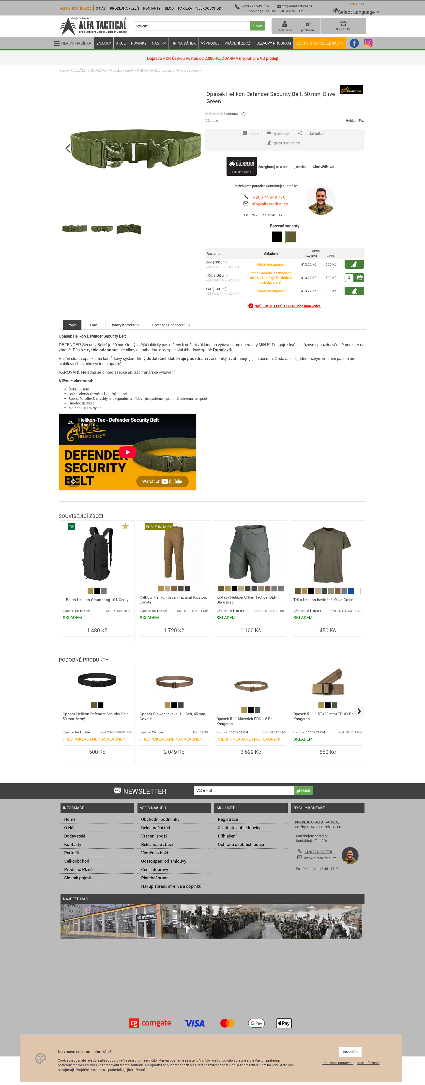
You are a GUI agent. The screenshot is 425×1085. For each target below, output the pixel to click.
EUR (360, 4)
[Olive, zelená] (221, 590)
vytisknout (281, 133)
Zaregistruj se (268, 166)
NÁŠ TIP (159, 43)
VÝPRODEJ (210, 43)
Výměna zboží (154, 852)
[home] (93, 35)
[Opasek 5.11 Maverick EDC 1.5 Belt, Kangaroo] (251, 704)
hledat (257, 26)
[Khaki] (168, 590)
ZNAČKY (103, 43)
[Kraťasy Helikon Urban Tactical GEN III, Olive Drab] (251, 583)
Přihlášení (227, 836)
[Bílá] (358, 592)
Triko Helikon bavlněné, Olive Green (323, 599)
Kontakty (72, 844)
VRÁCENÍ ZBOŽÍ (238, 43)
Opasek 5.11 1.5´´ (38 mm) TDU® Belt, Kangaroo (324, 716)
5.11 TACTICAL (239, 732)
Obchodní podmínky (160, 819)
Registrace (228, 819)
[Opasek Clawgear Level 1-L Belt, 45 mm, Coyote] (174, 695)
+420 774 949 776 (268, 197)
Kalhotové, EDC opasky (154, 70)
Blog (169, 8)
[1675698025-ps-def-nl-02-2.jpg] (101, 240)
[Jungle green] (254, 590)
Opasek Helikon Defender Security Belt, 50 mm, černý (96, 716)
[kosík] (343, 25)
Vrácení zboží (154, 836)
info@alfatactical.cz (269, 204)
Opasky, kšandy (122, 70)
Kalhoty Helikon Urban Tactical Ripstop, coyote (173, 599)
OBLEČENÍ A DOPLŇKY (89, 70)
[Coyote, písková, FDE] (91, 592)
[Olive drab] (274, 590)
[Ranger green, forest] (257, 711)
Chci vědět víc (323, 166)
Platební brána (154, 878)
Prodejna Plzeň (78, 869)
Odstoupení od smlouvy (163, 861)
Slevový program (274, 43)
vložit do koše (362, 278)
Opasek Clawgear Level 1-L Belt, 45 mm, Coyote (173, 716)
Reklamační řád (155, 827)
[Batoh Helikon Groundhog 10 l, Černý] (97, 583)
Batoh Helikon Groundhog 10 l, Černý (97, 599)
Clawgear (158, 732)
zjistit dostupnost (357, 264)
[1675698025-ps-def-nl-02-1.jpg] (74, 240)
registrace (285, 30)
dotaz (253, 133)
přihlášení (308, 30)
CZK (352, 4)
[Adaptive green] (261, 590)
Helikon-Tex (355, 120)
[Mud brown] (174, 590)
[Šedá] (104, 592)
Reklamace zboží (157, 844)
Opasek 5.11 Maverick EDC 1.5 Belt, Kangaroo (245, 721)
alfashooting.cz (75, 8)
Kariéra (185, 8)
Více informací (368, 1062)
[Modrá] (351, 592)
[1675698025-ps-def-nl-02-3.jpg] (128, 240)
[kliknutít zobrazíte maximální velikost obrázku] (134, 148)
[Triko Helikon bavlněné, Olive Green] (328, 583)
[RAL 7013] (248, 590)
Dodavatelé (74, 836)
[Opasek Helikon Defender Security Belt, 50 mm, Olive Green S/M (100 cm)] (291, 237)
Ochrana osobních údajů (241, 844)
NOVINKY (139, 43)
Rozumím (350, 1051)
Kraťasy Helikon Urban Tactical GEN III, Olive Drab (248, 599)
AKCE (121, 43)
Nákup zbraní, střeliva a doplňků (171, 886)
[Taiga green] (181, 590)
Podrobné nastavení (337, 1062)
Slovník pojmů (77, 878)
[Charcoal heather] (187, 590)
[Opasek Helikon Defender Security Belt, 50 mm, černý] (97, 694)
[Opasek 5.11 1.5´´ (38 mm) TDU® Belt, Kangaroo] (328, 695)
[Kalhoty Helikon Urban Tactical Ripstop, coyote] (174, 583)
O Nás (70, 827)
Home (63, 70)
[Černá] (97, 592)
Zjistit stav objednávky (319, 43)
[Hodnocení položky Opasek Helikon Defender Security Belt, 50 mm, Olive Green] (214, 113)
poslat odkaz (314, 133)
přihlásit (303, 790)
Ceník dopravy (154, 869)
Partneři (71, 852)
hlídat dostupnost (357, 291)
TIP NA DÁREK (183, 43)
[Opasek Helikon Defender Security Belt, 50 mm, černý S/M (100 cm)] (277, 237)
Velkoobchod (76, 861)
